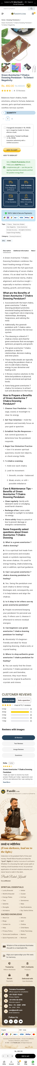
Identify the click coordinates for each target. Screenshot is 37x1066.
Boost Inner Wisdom (18, 224)
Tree (4, 900)
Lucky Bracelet (8, 890)
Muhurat (24, 938)
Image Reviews (18, 749)
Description (7, 250)
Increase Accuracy (12, 230)
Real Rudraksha (26, 907)
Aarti (22, 921)
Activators (6, 910)
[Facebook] (6, 1021)
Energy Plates (7, 897)
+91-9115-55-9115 (15, 1000)
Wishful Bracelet (8, 894)
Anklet (23, 890)
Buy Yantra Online (27, 910)
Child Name (25, 928)
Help (4, 928)
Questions (18, 755)
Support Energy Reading (13, 232)
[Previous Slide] (1, 3)
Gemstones (25, 900)
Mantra (23, 934)
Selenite (5, 904)
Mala (22, 904)
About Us (6, 918)
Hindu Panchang (26, 931)
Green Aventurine (22, 227)
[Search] (31, 8)
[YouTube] (21, 1021)
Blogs (5, 921)
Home (3, 20)
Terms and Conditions (10, 934)
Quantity (9, 112)
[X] (11, 1021)
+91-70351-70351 (15, 995)
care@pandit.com (15, 1010)
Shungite (6, 907)
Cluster (23, 894)
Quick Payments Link (10, 938)
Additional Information (21, 250)
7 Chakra (9, 224)
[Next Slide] (35, 3)
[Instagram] (16, 1021)
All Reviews (18, 738)
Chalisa (23, 924)
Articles (23, 918)
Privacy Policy (8, 931)
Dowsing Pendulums (13, 20)
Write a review (8, 700)
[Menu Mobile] (3, 14)
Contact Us (6, 924)
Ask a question (24, 700)
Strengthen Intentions (25, 230)
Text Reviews (18, 743)
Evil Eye (23, 897)
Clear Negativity (11, 227)
